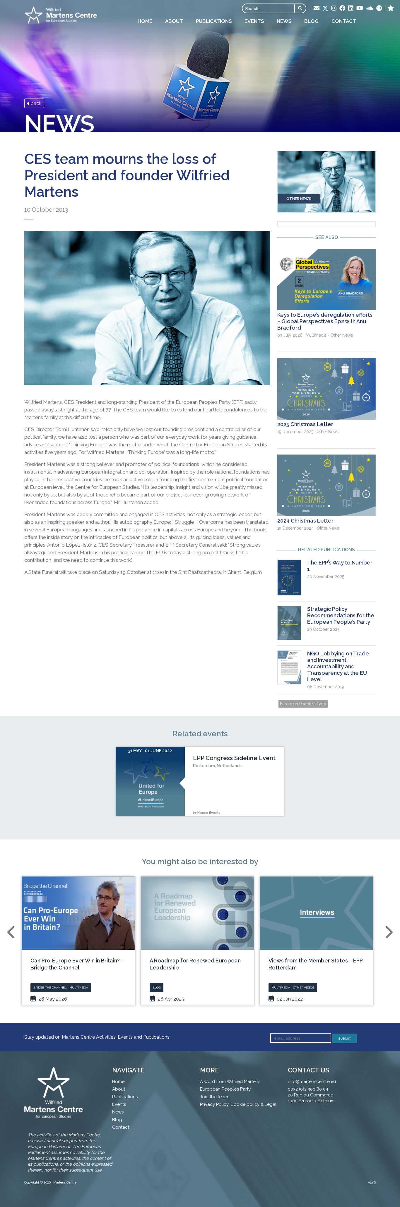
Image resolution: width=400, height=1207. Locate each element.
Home (145, 21)
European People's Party (303, 703)
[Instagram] (333, 8)
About (174, 21)
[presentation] (11, 932)
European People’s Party (225, 1089)
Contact (343, 21)
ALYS (372, 1182)
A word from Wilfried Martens (230, 1081)
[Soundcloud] (369, 8)
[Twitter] (325, 8)
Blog (311, 21)
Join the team (214, 1096)
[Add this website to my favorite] (390, 8)
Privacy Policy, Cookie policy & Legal (238, 1104)
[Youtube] (359, 8)
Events (254, 21)
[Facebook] (342, 8)
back (36, 103)
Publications (214, 21)
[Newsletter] (316, 8)
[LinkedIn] (350, 8)
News (284, 21)
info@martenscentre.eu (312, 1081)
